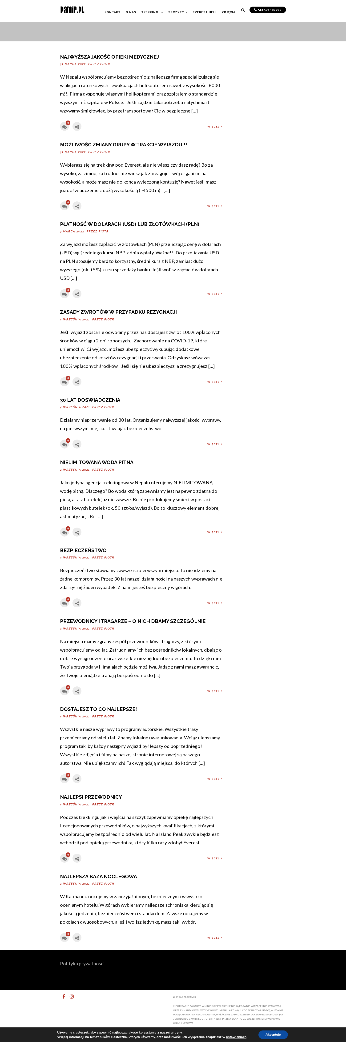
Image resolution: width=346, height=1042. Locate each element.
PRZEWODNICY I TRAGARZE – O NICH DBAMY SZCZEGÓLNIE (132, 621)
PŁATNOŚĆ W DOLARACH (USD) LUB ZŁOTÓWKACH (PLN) (129, 224)
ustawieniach (236, 1037)
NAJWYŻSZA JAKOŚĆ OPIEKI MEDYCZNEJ (109, 57)
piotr (105, 64)
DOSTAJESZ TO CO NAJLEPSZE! (98, 709)
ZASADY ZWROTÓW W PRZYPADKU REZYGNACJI (118, 312)
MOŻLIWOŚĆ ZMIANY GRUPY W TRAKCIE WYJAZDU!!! (123, 145)
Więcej (213, 126)
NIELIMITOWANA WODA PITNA (96, 462)
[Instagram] (69, 996)
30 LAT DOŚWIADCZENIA (90, 400)
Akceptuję (273, 1034)
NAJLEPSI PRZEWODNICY (91, 797)
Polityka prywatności (82, 963)
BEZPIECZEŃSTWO (83, 550)
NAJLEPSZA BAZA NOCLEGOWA (98, 876)
